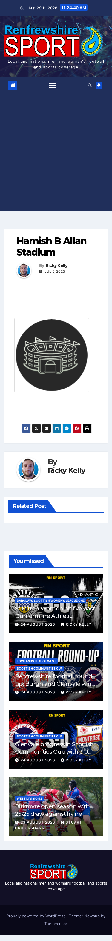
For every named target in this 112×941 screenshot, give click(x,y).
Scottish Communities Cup (39, 668)
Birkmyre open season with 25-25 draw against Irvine (52, 810)
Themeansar (55, 923)
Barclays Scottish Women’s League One (51, 600)
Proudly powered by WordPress (37, 915)
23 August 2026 (38, 822)
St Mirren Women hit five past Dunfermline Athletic (55, 612)
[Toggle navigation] (52, 85)
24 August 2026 (38, 624)
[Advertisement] (56, 150)
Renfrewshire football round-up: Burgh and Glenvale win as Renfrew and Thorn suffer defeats (54, 687)
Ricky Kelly (56, 265)
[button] (90, 85)
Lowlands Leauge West (36, 661)
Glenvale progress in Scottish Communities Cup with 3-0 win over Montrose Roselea (54, 751)
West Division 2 (29, 798)
